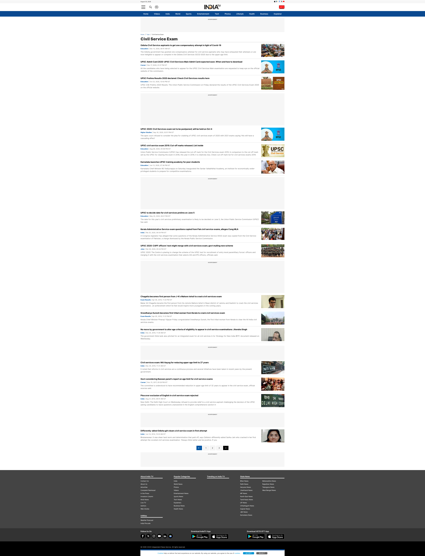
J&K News (244, 512)
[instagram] (154, 536)
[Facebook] (143, 536)
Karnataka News (246, 515)
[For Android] (256, 536)
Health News (178, 509)
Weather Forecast (147, 520)
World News (178, 484)
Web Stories (145, 509)
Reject (262, 553)
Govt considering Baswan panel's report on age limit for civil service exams (177, 379)
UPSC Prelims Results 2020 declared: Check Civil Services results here (175, 78)
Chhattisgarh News (247, 506)
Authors (143, 506)
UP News (243, 503)
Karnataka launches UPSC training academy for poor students (170, 162)
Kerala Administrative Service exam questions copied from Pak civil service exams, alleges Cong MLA (189, 229)
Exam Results (146, 300)
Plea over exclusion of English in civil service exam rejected (169, 395)
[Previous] (199, 448)
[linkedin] (165, 536)
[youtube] (159, 536)
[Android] (277, 1)
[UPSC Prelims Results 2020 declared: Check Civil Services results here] (272, 83)
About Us (144, 484)
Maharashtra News (269, 481)
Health (252, 14)
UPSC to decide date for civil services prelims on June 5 (168, 213)
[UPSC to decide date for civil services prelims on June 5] (272, 217)
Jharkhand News (246, 490)
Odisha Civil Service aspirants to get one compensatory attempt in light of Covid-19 (181, 45)
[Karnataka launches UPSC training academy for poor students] (272, 167)
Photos (228, 14)
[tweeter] (148, 536)
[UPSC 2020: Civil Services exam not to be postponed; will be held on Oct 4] (272, 134)
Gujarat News (245, 509)
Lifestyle (239, 14)
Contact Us (145, 481)
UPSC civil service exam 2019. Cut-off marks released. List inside (172, 145)
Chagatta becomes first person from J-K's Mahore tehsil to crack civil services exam (181, 296)
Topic (148, 34)
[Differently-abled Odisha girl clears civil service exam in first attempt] (272, 435)
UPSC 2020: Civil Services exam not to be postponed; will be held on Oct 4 (176, 129)
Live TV (143, 503)
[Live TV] (281, 7)
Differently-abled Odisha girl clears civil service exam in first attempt (174, 431)
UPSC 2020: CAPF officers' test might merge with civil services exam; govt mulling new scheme (187, 246)
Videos (157, 14)
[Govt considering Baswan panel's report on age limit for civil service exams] (272, 384)
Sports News (178, 496)
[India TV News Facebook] (279, 1)
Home (145, 14)
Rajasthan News (268, 484)
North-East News (246, 496)
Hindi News (145, 499)
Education (144, 49)
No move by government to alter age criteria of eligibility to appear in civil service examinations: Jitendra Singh (194, 329)
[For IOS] (275, 536)
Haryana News (245, 487)
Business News (179, 506)
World (177, 14)
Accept (249, 553)
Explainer (278, 14)
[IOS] (274, 1)
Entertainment (203, 14)
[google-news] (170, 536)
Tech (217, 14)
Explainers (177, 503)
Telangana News (268, 487)
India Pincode (145, 523)
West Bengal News (269, 490)
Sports (188, 14)
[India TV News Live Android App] (200, 536)
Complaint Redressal (148, 490)
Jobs (142, 249)
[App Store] (220, 536)
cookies (237, 553)
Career (143, 65)
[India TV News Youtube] (283, 1)
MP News (243, 493)
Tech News (178, 499)
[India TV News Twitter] (281, 1)
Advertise (144, 487)
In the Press (145, 493)
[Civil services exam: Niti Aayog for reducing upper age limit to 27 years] (272, 367)
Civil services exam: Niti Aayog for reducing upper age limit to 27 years (175, 362)
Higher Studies (146, 132)
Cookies (160, 553)
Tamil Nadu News (246, 499)
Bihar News (244, 481)
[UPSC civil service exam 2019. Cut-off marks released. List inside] (272, 150)
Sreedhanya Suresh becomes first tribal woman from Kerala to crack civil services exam (183, 313)
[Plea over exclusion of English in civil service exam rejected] (272, 400)
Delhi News (244, 484)
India (168, 14)
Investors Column (147, 496)
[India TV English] (212, 7)
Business (264, 14)
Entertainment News (181, 493)
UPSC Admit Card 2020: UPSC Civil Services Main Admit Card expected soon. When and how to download (191, 62)
